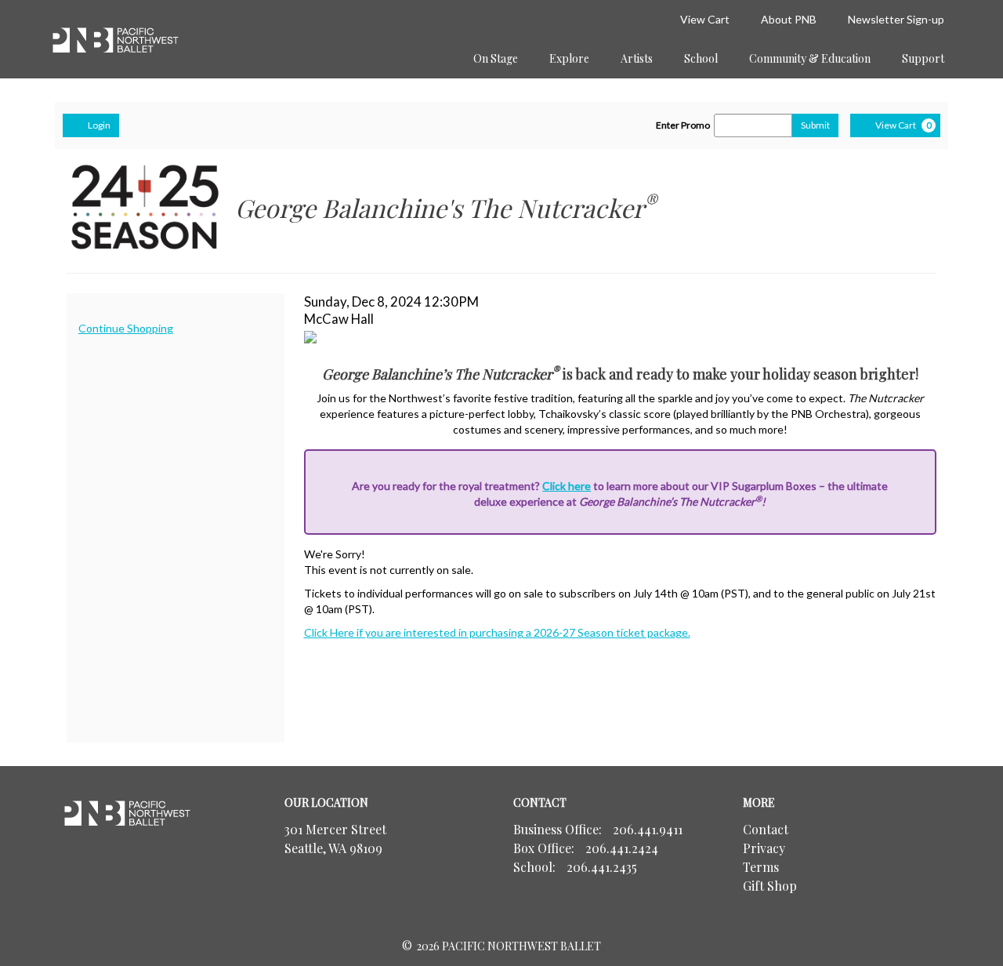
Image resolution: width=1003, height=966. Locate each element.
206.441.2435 (602, 867)
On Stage (495, 58)
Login (99, 125)
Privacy (764, 848)
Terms (761, 867)
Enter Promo (683, 125)
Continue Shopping (125, 328)
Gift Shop (770, 885)
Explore (569, 58)
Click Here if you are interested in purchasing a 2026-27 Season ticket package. (497, 632)
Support (923, 58)
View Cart (705, 19)
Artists (637, 58)
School (701, 58)
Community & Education (810, 58)
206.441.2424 (621, 848)
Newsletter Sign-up (896, 19)
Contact (765, 829)
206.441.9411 (648, 829)
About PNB (789, 19)
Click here (566, 485)
